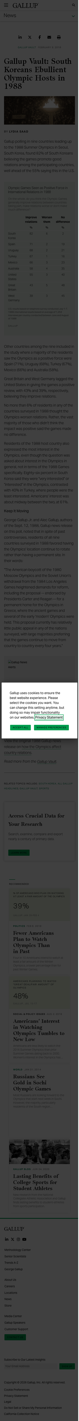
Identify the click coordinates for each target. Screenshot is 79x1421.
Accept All (20, 727)
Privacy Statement (49, 717)
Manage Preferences (51, 727)
